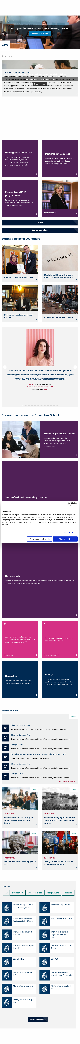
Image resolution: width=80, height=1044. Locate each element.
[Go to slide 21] (51, 405)
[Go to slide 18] (47, 405)
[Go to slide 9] (34, 405)
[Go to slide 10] (35, 405)
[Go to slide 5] (28, 405)
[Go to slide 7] (31, 405)
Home (4, 56)
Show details (69, 533)
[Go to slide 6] (29, 405)
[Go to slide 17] (45, 405)
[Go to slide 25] (57, 405)
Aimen (31, 384)
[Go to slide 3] (25, 405)
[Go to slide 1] (22, 405)
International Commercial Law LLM (40, 387)
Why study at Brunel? (40, 33)
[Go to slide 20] (50, 405)
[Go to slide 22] (53, 405)
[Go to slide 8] (32, 405)
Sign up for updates (40, 230)
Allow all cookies (65, 539)
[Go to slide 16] (44, 405)
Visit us (40, 223)
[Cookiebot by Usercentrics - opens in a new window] (68, 504)
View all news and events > (67, 781)
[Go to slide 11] (37, 405)
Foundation (17, 893)
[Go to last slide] (5, 367)
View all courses (38, 1019)
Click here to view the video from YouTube (40, 79)
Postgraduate (53, 893)
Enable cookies (40, 84)
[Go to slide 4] (26, 405)
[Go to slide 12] (38, 405)
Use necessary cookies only (39, 539)
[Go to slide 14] (41, 405)
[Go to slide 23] (54, 405)
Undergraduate (35, 893)
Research (68, 893)
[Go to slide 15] (42, 405)
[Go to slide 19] (48, 405)
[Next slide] (75, 367)
